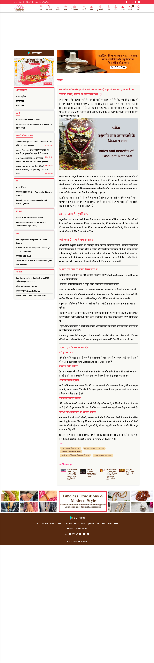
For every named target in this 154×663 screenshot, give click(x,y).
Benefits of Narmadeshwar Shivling (71, 452)
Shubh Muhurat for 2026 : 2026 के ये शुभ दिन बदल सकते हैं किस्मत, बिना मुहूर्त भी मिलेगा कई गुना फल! (92, 475)
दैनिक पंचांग (20, 105)
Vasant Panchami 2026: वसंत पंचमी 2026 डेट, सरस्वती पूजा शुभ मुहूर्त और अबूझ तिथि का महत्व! (34, 152)
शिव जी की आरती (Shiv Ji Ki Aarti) (28, 119)
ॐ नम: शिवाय (21, 187)
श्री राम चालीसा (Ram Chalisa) (26, 286)
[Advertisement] (77, 29)
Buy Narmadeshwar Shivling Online (94, 448)
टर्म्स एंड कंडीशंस (81, 529)
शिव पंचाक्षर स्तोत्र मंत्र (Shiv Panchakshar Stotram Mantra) (34, 194)
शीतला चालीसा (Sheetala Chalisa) (28, 291)
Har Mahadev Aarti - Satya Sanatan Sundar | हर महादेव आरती (34, 126)
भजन (65, 9)
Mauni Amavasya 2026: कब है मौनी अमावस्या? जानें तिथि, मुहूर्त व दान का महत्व (34, 143)
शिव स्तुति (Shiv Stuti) (23, 256)
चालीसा (58, 9)
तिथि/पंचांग (74, 9)
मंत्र (109, 9)
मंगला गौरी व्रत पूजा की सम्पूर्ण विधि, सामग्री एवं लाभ (111, 472)
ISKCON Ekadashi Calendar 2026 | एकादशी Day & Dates (72, 473)
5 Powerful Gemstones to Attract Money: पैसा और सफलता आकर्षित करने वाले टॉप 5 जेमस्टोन (131, 475)
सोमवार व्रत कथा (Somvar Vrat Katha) (29, 217)
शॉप (41, 9)
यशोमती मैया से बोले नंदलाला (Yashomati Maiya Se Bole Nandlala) (34, 262)
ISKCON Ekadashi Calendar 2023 (103, 455)
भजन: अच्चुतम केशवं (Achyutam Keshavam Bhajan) (31, 241)
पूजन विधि (100, 9)
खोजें (138, 9)
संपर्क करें (70, 529)
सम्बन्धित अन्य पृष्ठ (65, 464)
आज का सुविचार (21, 96)
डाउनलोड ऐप (36, 53)
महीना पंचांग (20, 101)
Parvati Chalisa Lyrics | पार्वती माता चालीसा (31, 295)
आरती (123, 9)
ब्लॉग (59, 80)
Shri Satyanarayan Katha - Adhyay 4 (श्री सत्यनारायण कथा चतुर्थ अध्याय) (31, 224)
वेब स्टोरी (49, 9)
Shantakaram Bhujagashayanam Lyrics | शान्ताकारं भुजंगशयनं (31, 202)
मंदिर (115, 9)
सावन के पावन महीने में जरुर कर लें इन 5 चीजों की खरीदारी (75, 455)
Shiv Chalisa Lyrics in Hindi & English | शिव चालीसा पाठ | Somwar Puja (32, 280)
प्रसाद (91, 9)
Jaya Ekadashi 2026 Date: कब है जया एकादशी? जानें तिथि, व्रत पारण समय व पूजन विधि (34, 160)
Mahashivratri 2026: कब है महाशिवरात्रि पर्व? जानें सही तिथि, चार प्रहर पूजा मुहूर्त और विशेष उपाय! (34, 170)
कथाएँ (84, 9)
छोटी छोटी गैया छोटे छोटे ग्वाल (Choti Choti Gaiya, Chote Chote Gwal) (33, 250)
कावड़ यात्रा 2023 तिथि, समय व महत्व (70, 448)
